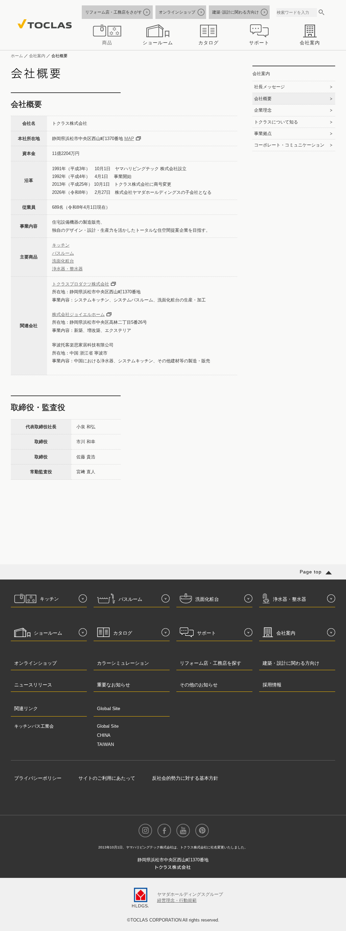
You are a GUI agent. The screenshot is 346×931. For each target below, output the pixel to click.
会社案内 (37, 55)
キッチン (61, 245)
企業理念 (263, 110)
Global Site (108, 726)
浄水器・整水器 (67, 268)
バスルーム (63, 253)
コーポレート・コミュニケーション (289, 144)
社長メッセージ (269, 86)
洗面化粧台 (63, 261)
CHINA (103, 735)
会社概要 (263, 98)
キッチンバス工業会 (34, 726)
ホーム (17, 55)
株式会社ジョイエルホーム (78, 314)
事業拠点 (263, 133)
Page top (311, 571)
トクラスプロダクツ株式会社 (80, 284)
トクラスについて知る (276, 121)
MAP (129, 138)
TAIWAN (105, 744)
